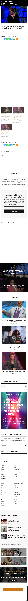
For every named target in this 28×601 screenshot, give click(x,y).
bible (15, 467)
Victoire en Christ (18, 501)
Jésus (2, 481)
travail (15, 499)
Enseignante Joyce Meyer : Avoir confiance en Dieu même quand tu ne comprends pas (17, 116)
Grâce (2, 480)
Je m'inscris (13, 589)
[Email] (14, 39)
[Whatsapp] (8, 39)
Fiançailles (3, 478)
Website (14, 176)
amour (15, 465)
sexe (2, 496)
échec (2, 503)
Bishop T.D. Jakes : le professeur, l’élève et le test (14, 320)
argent (2, 467)
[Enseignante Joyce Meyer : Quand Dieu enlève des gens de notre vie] (6, 110)
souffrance (3, 498)
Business (3, 469)
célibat (2, 474)
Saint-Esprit (3, 492)
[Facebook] (3, 39)
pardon (3, 487)
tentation (3, 499)
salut (2, 494)
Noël (2, 485)
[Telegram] (11, 39)
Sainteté (16, 492)
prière (15, 489)
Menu (25, 3)
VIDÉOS (3, 31)
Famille (15, 476)
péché (2, 490)
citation (15, 471)
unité (2, 501)
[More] (17, 39)
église (15, 503)
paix (15, 485)
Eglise (15, 474)
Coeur (2, 472)
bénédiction (16, 469)
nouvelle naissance (18, 483)
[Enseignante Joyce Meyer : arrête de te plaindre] (6, 127)
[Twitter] (5, 39)
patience (16, 487)
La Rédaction (14, 173)
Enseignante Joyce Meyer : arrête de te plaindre (5, 132)
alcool (2, 465)
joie (15, 480)
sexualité (16, 496)
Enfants (3, 476)
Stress (15, 498)
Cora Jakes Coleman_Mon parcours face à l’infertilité (14, 346)
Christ (2, 471)
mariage (3, 483)
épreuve (3, 505)
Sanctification (17, 494)
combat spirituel (17, 472)
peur (2, 489)
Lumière (16, 481)
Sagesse (16, 490)
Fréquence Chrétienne (7, 2)
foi (14, 478)
